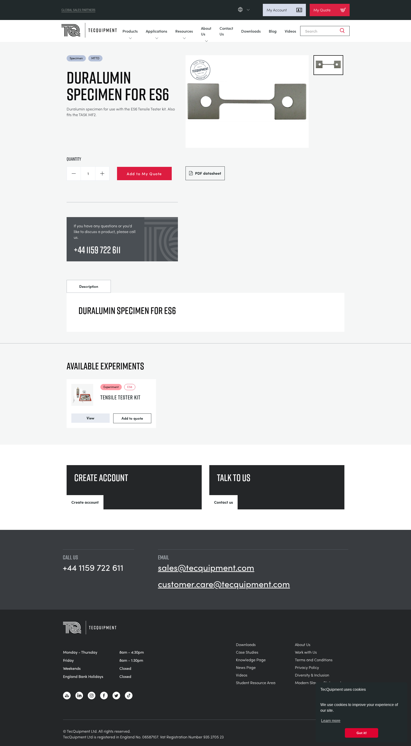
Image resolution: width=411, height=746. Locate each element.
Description (88, 286)
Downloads (251, 31)
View (90, 418)
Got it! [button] (362, 733)
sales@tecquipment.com (206, 567)
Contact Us (226, 30)
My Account (277, 10)
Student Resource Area (255, 682)
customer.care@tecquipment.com (224, 583)
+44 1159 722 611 (97, 249)
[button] (74, 173)
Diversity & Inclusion (312, 675)
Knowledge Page (251, 659)
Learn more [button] (330, 721)
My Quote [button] (322, 10)
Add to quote (132, 418)
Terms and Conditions (314, 659)
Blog (273, 31)
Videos (290, 31)
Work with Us (306, 652)
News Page (246, 667)
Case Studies (247, 652)
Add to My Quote (144, 173)
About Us (206, 30)
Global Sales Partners (78, 10)
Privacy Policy (307, 667)
